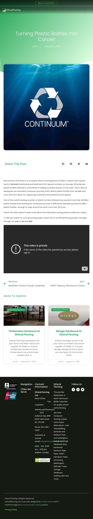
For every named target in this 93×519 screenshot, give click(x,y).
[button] (63, 164)
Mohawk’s (15, 184)
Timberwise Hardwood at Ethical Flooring (24, 332)
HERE (30, 221)
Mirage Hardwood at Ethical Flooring (69, 332)
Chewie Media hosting (31, 505)
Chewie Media (47, 501)
